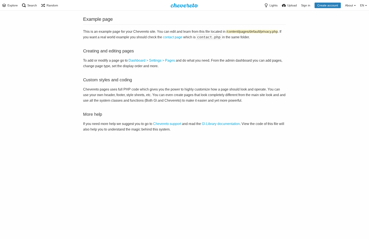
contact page (172, 37)
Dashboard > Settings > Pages (152, 60)
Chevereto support (167, 124)
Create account (327, 5)
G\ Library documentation (221, 124)
